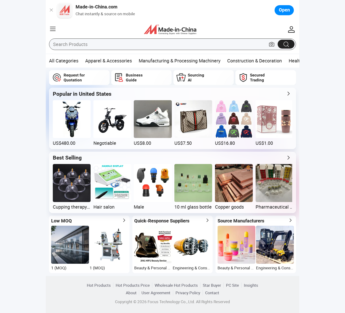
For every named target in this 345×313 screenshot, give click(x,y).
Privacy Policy (188, 292)
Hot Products (99, 285)
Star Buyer (212, 285)
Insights (251, 285)
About (131, 292)
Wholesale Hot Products (176, 285)
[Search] (286, 44)
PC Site (232, 285)
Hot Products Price (133, 285)
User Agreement (156, 292)
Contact (212, 292)
